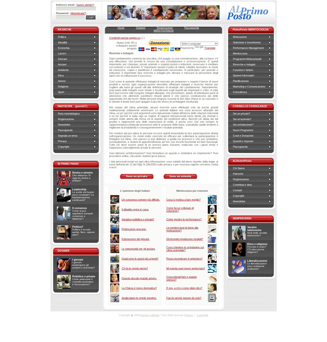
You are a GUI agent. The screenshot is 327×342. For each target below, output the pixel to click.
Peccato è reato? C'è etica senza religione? (256, 249)
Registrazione (66, 119)
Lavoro (62, 53)
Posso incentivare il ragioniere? (184, 258)
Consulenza (240, 92)
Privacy (62, 141)
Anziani (62, 64)
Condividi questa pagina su (124, 37)
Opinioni (140, 27)
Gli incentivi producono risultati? (184, 239)
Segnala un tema (67, 135)
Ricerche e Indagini (244, 64)
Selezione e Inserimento (247, 42)
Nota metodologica (68, 113)
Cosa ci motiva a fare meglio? (183, 199)
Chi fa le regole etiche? (135, 268)
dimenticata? (78, 13)
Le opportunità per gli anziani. (138, 248)
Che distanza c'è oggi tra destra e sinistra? (81, 178)
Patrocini (238, 173)
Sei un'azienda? (242, 119)
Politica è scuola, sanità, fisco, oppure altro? (83, 232)
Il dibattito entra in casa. (135, 209)
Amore (62, 81)
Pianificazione (241, 81)
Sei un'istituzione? (243, 124)
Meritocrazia (240, 53)
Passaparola (65, 130)
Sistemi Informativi (243, 75)
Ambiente (63, 70)
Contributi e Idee (242, 184)
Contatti (237, 190)
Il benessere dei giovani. (136, 239)
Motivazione (240, 36)
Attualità (62, 42)
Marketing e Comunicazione (249, 86)
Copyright (63, 146)
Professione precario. (134, 229)
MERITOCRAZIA (164, 30)
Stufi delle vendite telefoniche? (257, 234)
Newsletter (64, 124)
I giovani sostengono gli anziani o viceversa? (83, 265)
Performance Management (248, 47)
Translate (209, 47)
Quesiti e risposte (243, 141)
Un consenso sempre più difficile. (141, 199)
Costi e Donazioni (243, 135)
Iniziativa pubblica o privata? (138, 219)
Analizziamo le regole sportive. (139, 297)
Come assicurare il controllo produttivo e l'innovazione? (82, 282)
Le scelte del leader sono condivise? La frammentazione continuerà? (83, 196)
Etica (61, 75)
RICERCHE (64, 29)
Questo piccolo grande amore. (139, 278)
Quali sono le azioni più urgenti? (140, 258)
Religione (63, 86)
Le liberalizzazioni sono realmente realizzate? (257, 266)
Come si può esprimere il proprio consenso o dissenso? (82, 214)
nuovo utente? (85, 4)
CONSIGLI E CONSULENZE (250, 106)
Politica (62, 36)
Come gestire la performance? (184, 219)
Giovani (62, 59)
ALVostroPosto (242, 160)
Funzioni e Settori (243, 70)
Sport (61, 92)
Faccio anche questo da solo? (183, 297)
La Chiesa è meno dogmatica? (139, 288)
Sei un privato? (241, 113)
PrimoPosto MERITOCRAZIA (251, 29)
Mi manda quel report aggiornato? (185, 268)
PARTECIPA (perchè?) (72, 106)
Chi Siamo (239, 168)
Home (121, 27)
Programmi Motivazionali (247, 59)
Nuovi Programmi (243, 130)
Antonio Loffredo (149, 315)
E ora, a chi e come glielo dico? (184, 288)
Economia (63, 47)
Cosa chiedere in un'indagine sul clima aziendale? (185, 249)
